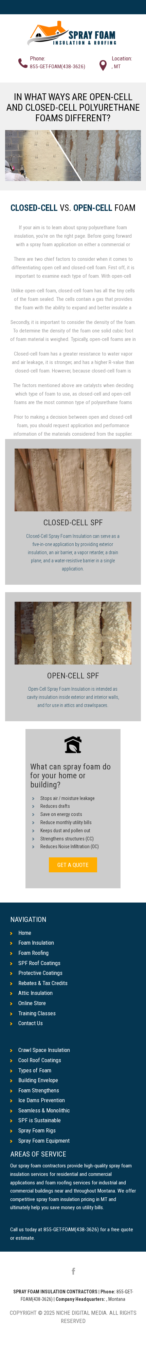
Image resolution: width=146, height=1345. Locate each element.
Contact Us (30, 1023)
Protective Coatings (40, 972)
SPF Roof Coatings (39, 963)
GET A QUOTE (73, 864)
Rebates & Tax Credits (43, 983)
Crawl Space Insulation (44, 1050)
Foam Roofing (33, 952)
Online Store (32, 1003)
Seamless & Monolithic (44, 1110)
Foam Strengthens (38, 1090)
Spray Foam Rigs (37, 1130)
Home (24, 932)
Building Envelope (38, 1080)
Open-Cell (92, 208)
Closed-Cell (34, 208)
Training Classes (37, 1013)
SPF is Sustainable (39, 1120)
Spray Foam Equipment (44, 1140)
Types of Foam (34, 1070)
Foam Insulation (36, 942)
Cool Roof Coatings (39, 1060)
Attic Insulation (35, 992)
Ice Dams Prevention (41, 1100)
